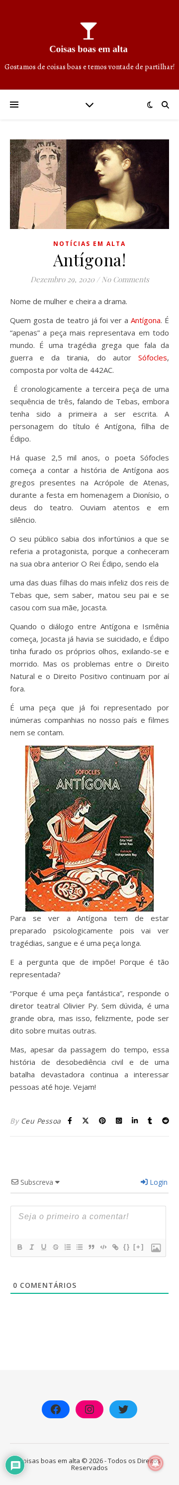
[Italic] (31, 1247)
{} (126, 1247)
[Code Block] (103, 1247)
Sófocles (152, 357)
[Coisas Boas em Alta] (89, 45)
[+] (138, 1247)
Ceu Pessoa (41, 1121)
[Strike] (55, 1247)
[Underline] (43, 1247)
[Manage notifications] (156, 1463)
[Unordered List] (79, 1247)
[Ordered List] (67, 1247)
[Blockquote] (91, 1247)
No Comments (125, 279)
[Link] (115, 1247)
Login (158, 1182)
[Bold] (19, 1247)
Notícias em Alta (89, 243)
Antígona (146, 320)
